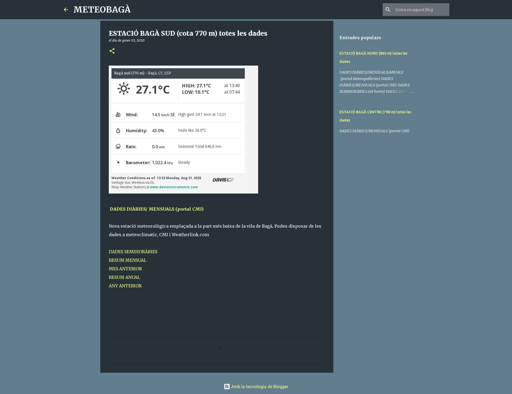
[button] (112, 51)
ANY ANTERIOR (125, 285)
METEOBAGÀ (102, 9)
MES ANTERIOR (125, 268)
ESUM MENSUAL (129, 260)
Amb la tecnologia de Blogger (259, 386)
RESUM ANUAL (124, 277)
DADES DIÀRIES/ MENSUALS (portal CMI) (159, 209)
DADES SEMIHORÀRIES (133, 251)
